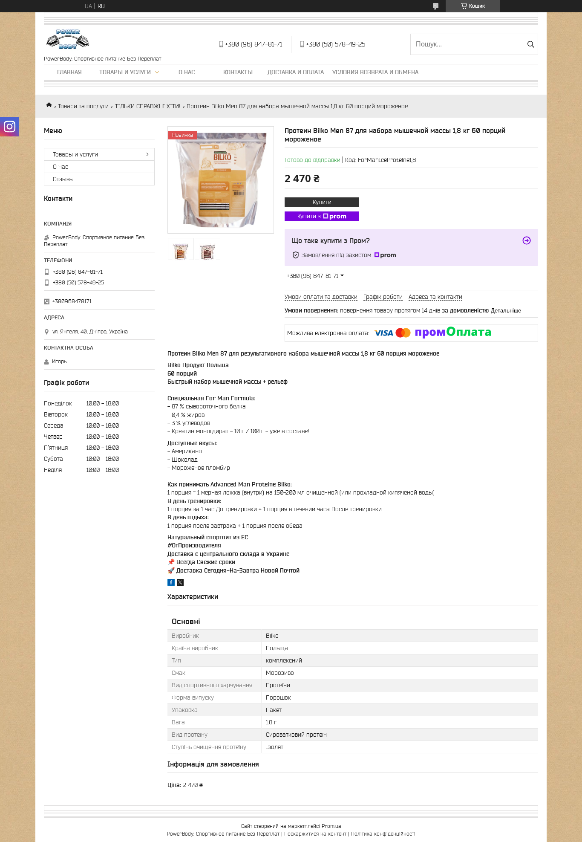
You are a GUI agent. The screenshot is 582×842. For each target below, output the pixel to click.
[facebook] (171, 583)
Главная (69, 72)
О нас (187, 72)
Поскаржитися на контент (315, 833)
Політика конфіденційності (383, 833)
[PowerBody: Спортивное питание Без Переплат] (68, 40)
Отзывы (63, 179)
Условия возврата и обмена (375, 72)
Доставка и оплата (296, 72)
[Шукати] (530, 44)
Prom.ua (331, 826)
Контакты (238, 72)
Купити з (309, 216)
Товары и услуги (125, 72)
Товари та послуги (83, 106)
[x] (180, 583)
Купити (322, 202)
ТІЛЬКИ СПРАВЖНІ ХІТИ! (148, 106)
